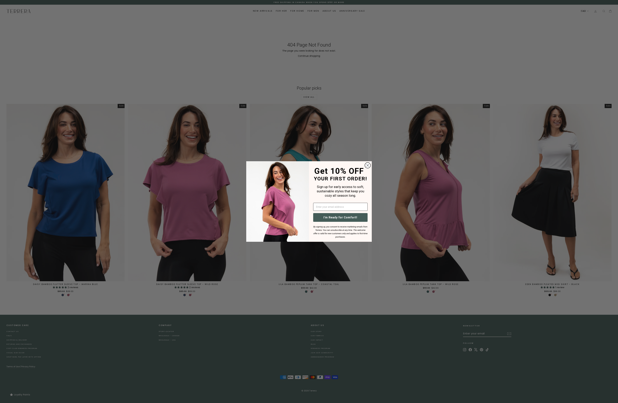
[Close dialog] (367, 165)
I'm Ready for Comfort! (340, 217)
